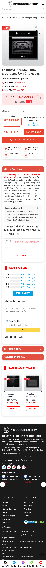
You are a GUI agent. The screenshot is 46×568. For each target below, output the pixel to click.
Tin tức (4, 505)
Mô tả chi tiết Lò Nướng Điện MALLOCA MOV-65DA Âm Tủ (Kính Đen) (22, 218)
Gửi (23, 330)
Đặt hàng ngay (34, 132)
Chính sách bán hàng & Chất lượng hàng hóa (9, 550)
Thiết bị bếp (28, 505)
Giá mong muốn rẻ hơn (24, 140)
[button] (2, 484)
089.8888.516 (19, 83)
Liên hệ (4, 512)
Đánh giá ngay (23, 293)
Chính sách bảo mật (26, 557)
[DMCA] (39, 522)
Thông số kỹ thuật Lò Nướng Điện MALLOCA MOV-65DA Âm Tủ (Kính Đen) (22, 212)
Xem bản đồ (33, 125)
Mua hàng (13, 408)
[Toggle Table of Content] (36, 208)
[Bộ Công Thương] (29, 522)
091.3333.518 (20, 86)
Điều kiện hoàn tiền (26, 547)
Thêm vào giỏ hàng (12, 132)
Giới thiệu (5, 502)
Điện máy (27, 516)
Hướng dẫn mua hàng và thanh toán (32, 541)
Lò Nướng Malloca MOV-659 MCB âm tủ (32, 396)
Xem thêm (21, 255)
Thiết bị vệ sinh (29, 502)
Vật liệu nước (28, 512)
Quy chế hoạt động (26, 535)
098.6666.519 (18, 90)
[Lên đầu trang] (41, 555)
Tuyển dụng (6, 519)
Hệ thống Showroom (9, 509)
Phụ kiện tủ (28, 509)
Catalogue (5, 522)
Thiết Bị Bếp (15, 18)
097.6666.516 (12, 476)
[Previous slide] (4, 392)
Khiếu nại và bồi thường (27, 531)
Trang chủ (6, 18)
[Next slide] (42, 392)
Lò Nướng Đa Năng (29, 18)
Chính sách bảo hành (9, 531)
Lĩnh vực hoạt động (8, 516)
